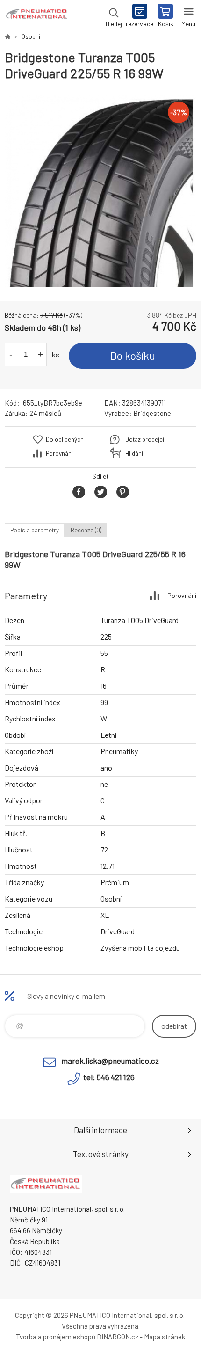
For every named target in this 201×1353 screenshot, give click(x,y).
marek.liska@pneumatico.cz (110, 1060)
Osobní (31, 36)
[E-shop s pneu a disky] (7, 36)
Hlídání (134, 453)
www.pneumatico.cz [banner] (37, 16)
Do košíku (132, 355)
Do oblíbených (65, 439)
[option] (100, 191)
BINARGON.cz (117, 1336)
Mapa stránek (164, 1336)
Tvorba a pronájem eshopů (55, 1336)
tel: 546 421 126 (109, 1077)
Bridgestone (152, 413)
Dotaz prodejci (144, 439)
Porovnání (59, 453)
